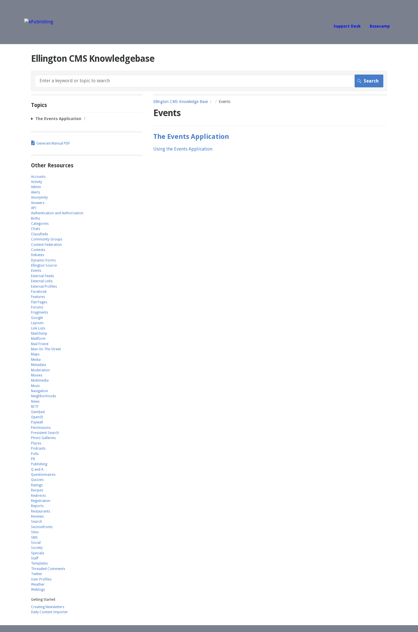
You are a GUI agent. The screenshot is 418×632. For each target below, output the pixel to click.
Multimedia (40, 380)
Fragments (39, 312)
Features (38, 297)
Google (37, 318)
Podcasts (38, 448)
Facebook (39, 292)
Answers (37, 203)
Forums (37, 307)
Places (36, 443)
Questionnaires (43, 475)
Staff (34, 558)
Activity (36, 182)
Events (36, 271)
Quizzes (37, 480)
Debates (37, 255)
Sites (35, 532)
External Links (42, 281)
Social (36, 543)
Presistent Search (45, 433)
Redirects (38, 496)
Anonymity (39, 197)
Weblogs (38, 590)
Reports (37, 506)
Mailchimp (39, 333)
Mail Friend (39, 344)
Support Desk (347, 26)
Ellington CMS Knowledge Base (180, 101)
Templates (39, 563)
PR (33, 459)
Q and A (37, 470)
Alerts (35, 192)
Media (36, 360)
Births (35, 219)
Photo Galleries (43, 438)
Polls (35, 454)
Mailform (38, 339)
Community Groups (46, 239)
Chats (35, 229)
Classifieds (39, 234)
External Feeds (42, 276)
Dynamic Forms (43, 260)
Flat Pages (39, 302)
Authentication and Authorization (57, 213)
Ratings (37, 485)
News (35, 402)
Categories (40, 224)
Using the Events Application (182, 149)
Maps (35, 354)
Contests (38, 250)
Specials (37, 553)
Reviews (37, 516)
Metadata (38, 365)
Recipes (37, 490)
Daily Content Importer (49, 612)
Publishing (39, 464)
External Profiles (44, 287)
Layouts (37, 323)
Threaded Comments (48, 569)
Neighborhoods (43, 396)
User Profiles (41, 579)
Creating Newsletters (47, 607)
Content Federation (46, 245)
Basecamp (380, 26)
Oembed (38, 412)
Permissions (41, 428)
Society (37, 548)
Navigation (39, 391)
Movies (36, 375)
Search (36, 522)
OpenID (37, 417)
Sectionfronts (42, 527)
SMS (34, 538)
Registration (40, 501)
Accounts (38, 177)
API (33, 208)
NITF (35, 407)
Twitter (36, 574)
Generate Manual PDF (53, 143)
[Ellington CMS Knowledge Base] (38, 21)
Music (35, 386)
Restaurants (40, 511)
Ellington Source (44, 265)
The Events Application (191, 137)
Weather (38, 584)
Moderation (40, 370)
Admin (36, 187)
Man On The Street (46, 349)
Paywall (37, 422)
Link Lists (38, 328)
